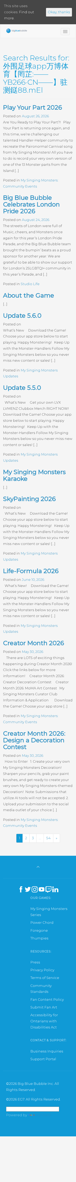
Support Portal (43, 1059)
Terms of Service (44, 978)
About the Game (28, 295)
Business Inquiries (46, 1051)
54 (48, 838)
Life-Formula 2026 (31, 571)
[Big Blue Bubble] (16, 32)
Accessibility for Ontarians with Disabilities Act (44, 1021)
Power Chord (42, 923)
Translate (43, 1115)
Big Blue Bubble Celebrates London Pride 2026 (31, 204)
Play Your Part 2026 (32, 107)
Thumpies (39, 938)
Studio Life (30, 284)
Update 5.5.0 (22, 387)
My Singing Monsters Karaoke (34, 475)
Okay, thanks (59, 12)
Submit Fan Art (43, 1007)
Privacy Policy (42, 970)
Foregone (39, 930)
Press (35, 962)
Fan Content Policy (47, 999)
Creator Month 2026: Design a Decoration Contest (34, 740)
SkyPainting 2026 (29, 499)
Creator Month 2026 (33, 643)
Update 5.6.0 (22, 315)
